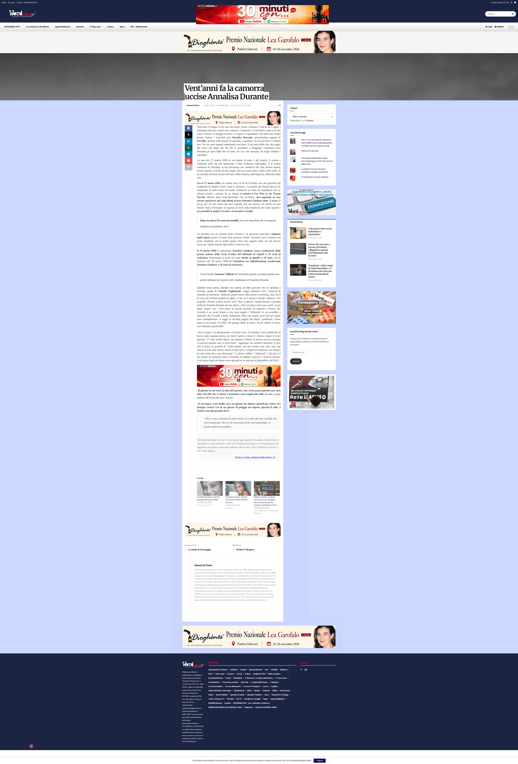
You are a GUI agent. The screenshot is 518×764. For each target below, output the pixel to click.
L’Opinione (274, 682)
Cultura (110, 26)
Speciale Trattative (254, 694)
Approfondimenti (62, 26)
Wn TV (239, 699)
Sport (122, 26)
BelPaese (283, 669)
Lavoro (265, 686)
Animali (243, 669)
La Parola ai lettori (215, 686)
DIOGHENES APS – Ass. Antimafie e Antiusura (251, 703)
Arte (266, 669)
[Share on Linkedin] (188, 141)
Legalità (274, 686)
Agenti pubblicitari (277, 699)
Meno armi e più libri (310, 150)
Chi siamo (11, 2)
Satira (210, 694)
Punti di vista (285, 690)
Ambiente (233, 669)
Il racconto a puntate (230, 682)
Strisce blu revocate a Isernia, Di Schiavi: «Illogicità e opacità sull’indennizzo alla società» (319, 250)
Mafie (249, 690)
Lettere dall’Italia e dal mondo (219, 690)
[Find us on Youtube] (515, 2)
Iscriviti (296, 361)
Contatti (20, 2)
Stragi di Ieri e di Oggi (280, 694)
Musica (257, 690)
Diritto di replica (274, 674)
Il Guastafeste (213, 682)
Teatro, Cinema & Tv (216, 699)
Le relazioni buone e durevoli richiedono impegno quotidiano (314, 170)
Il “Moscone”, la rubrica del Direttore (259, 678)
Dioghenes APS (259, 674)
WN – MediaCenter (138, 26)
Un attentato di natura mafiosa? (314, 177)
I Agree (319, 760)
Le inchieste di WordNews (37, 26)
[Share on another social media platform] (188, 167)
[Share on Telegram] (188, 154)
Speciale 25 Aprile (237, 694)
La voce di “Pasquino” (251, 686)
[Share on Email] (188, 161)
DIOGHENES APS (30, 2)
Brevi (210, 674)
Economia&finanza (215, 678)
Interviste (244, 682)
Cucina (239, 674)
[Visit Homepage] (19, 14)
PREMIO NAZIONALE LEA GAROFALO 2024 (225, 707)
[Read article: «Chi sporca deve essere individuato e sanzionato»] (298, 233)
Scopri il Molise (222, 694)
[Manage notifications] (31, 746)
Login (489, 26)
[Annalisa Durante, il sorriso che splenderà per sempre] (210, 488)
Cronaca (230, 674)
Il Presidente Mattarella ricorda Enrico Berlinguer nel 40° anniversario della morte (317, 161)
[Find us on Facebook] (511, 2)
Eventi (228, 678)
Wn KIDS (230, 699)
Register (500, 26)
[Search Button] (513, 14)
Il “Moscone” (95, 26)
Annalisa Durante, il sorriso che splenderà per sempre (208, 498)
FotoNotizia (237, 678)
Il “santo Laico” (281, 678)
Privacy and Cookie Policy (300, 760)
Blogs (4, 2)
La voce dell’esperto (233, 686)
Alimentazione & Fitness (217, 669)
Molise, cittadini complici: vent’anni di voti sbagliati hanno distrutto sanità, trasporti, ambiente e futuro (265, 501)
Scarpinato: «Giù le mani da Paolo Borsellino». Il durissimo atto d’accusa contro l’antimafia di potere (320, 271)
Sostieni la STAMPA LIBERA (266, 707)
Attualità (80, 26)
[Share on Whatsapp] (188, 148)
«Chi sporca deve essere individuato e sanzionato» (320, 231)
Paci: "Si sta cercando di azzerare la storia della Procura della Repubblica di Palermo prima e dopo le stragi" (316, 142)
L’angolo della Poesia (259, 682)
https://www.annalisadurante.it (255, 457)
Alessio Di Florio (193, 105)
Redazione (249, 707)
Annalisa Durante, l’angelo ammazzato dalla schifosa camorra (236, 500)
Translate (309, 120)
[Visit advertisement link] (262, 13)
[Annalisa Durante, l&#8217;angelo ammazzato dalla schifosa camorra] (238, 488)
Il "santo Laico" (223, 105)
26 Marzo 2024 (209, 105)
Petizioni (266, 690)
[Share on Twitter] (188, 135)
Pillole (274, 690)
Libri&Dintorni (239, 690)
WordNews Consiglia (252, 699)
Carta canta (219, 674)
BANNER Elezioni (214, 703)
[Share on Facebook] (188, 128)
